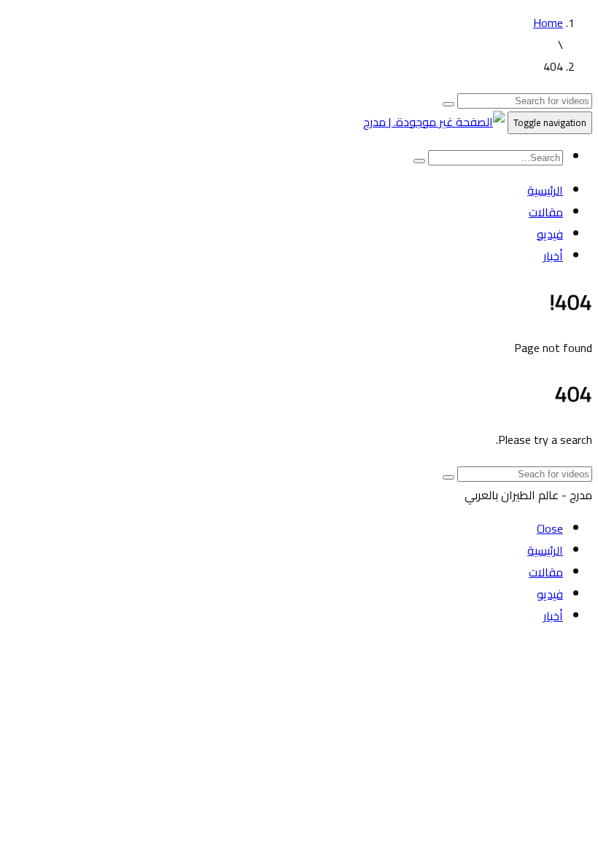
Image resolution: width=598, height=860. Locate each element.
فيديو (550, 234)
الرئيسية (545, 190)
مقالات (546, 212)
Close (550, 528)
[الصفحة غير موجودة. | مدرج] (434, 122)
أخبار (553, 256)
